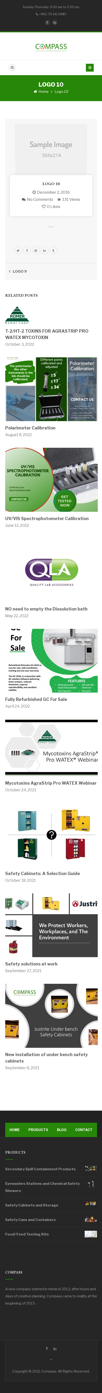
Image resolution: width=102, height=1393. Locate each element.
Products (38, 1130)
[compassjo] (51, 46)
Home (43, 91)
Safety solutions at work (31, 963)
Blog (61, 1130)
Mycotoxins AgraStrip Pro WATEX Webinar (51, 783)
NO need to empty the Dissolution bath (46, 608)
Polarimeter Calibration (30, 427)
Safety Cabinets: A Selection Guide (42, 873)
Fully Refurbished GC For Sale (36, 699)
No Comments (40, 199)
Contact (84, 1130)
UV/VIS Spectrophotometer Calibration (47, 518)
